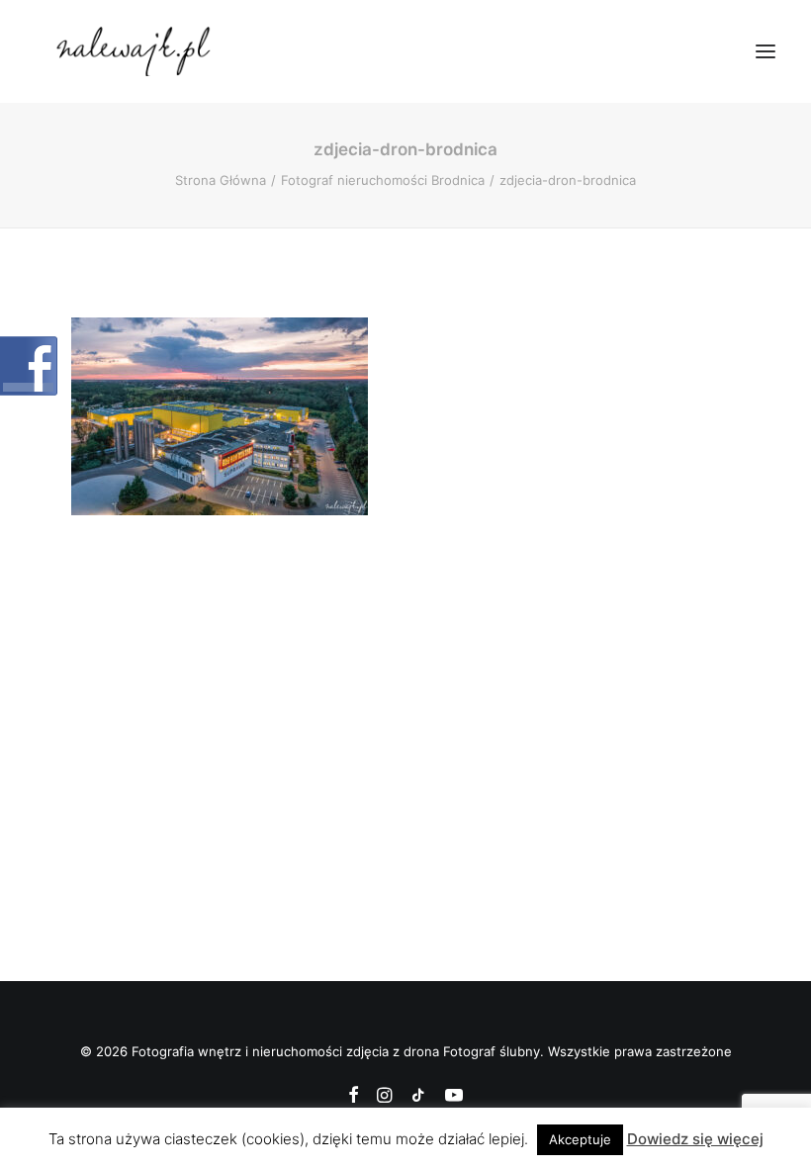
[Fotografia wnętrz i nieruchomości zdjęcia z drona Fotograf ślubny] (136, 51)
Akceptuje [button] (580, 1139)
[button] (765, 51)
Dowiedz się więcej (695, 1138)
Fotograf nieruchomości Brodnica (383, 180)
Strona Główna (220, 180)
